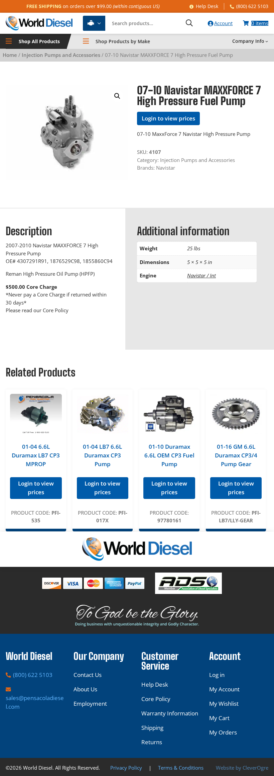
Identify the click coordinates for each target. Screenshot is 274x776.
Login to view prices (168, 118)
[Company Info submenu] (266, 41)
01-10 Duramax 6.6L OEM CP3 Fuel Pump (169, 455)
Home (10, 55)
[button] (117, 96)
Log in (217, 675)
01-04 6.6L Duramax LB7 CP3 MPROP (36, 455)
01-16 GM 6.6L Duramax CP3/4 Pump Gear (236, 455)
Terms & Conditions (180, 767)
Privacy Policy (126, 767)
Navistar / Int (201, 275)
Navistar (165, 167)
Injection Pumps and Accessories (61, 55)
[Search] (189, 23)
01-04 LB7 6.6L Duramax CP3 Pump (102, 455)
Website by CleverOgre (242, 767)
